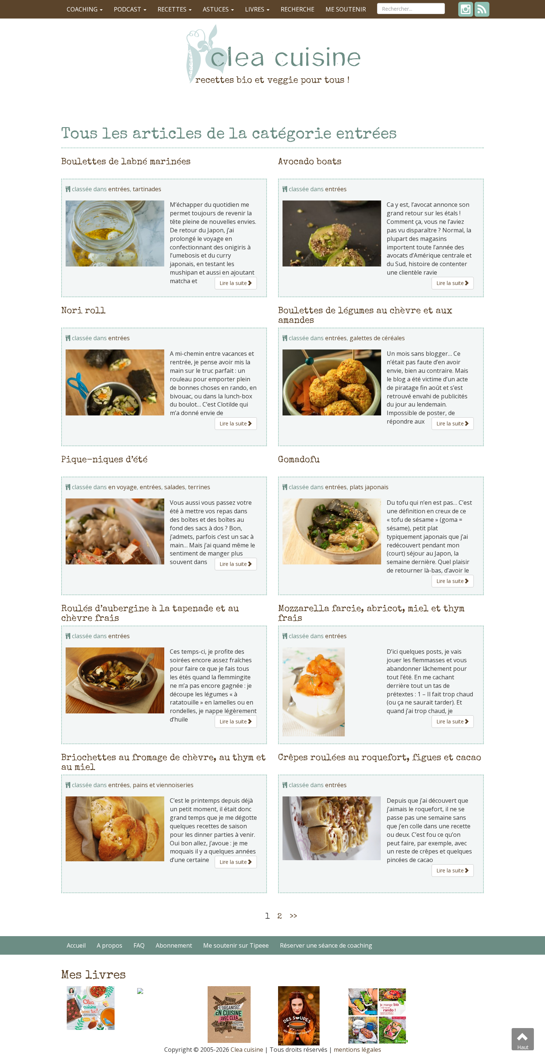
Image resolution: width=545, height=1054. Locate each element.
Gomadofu (299, 460)
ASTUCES (216, 9)
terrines (199, 487)
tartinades (147, 189)
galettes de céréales (377, 338)
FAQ (139, 945)
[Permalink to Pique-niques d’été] (115, 531)
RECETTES (173, 9)
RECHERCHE (297, 9)
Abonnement (174, 945)
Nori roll (83, 311)
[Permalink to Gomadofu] (332, 531)
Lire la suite (233, 282)
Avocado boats (309, 162)
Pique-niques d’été (104, 460)
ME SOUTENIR (346, 9)
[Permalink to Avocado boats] (332, 233)
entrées (119, 189)
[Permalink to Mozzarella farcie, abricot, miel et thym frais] (332, 691)
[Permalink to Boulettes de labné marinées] (115, 233)
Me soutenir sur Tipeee (236, 945)
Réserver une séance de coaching (326, 945)
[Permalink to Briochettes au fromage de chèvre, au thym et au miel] (115, 828)
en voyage (122, 487)
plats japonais (369, 487)
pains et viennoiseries (163, 785)
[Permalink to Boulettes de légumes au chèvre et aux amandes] (332, 382)
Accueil (76, 945)
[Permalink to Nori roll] (115, 382)
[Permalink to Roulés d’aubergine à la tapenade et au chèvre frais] (115, 680)
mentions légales (357, 1049)
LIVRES (255, 9)
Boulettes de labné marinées (126, 162)
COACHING (83, 9)
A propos (109, 945)
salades (174, 487)
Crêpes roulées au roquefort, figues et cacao (379, 758)
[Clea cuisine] (272, 53)
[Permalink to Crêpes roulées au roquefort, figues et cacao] (332, 828)
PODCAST (128, 9)
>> (293, 917)
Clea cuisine (247, 1049)
